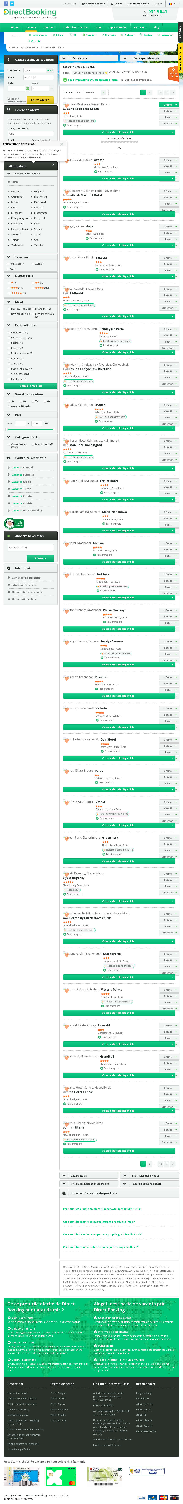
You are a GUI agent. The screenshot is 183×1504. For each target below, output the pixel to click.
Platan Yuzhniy (114, 610)
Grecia (21, 481)
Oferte (168, 104)
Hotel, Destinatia (18, 128)
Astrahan (15, 191)
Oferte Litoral (143, 1409)
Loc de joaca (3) (19, 379)
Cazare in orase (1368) (19, 446)
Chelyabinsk (17, 196)
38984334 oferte (17, 101)
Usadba (100, 405)
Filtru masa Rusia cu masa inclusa (90, 1183)
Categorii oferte (27, 437)
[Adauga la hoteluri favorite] (66, 105)
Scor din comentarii (29, 394)
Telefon (40, 140)
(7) (14, 282)
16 (160, 92)
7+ (36, 401)
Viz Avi (100, 802)
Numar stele (24, 276)
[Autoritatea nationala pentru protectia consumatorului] (147, 1474)
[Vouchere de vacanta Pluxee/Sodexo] (61, 1485)
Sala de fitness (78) (20, 374)
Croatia (22, 496)
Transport (22, 257)
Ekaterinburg (40, 196)
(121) (42, 282)
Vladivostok (17, 245)
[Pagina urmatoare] (172, 92)
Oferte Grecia (57, 1398)
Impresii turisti (117, 27)
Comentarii (167, 123)
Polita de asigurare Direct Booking (26, 1429)
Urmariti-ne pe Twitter (19, 1449)
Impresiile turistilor (146, 1431)
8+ (24, 401)
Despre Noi (69, 3)
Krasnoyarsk (40, 213)
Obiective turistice (75, 27)
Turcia (21, 489)
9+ (12, 401)
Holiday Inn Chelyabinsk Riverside (87, 369)
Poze (168, 117)
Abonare (40, 558)
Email (11, 140)
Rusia (15, 182)
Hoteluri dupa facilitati (146, 1184)
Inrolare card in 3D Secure (107, 1444)
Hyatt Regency (73, 878)
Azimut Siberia (73, 1127)
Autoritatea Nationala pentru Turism (112, 1439)
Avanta (99, 160)
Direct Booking (30, 12)
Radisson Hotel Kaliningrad (82, 445)
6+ (48, 401)
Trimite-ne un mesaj (18, 1409)
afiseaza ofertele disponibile (117, 132)
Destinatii (50, 27)
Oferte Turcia (57, 1404)
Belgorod (39, 191)
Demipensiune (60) (20, 314)
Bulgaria (23, 474)
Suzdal (37, 234)
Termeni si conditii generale (22, 1398)
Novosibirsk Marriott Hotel (82, 195)
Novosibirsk (17, 223)
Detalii (168, 110)
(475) (20, 288)
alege (50, 70)
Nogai (90, 226)
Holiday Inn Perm (111, 329)
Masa (19, 302)
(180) (46, 288)
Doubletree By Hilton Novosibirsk (87, 918)
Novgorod (39, 218)
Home (15, 27)
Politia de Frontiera (103, 1405)
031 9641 (157, 11)
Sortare (67, 92)
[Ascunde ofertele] (119, 149)
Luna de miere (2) (44, 444)
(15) (24, 293)
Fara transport (17, 263)
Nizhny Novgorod (20, 218)
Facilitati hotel (25, 325)
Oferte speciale (144, 1404)
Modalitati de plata (24, 599)
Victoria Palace (111, 990)
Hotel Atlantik (73, 293)
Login (118, 3)
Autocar (39, 263)
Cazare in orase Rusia (27, 173)
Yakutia (101, 258)
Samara (38, 229)
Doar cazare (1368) (21, 308)
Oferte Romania (59, 1409)
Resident (101, 677)
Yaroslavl (39, 245)
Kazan (14, 207)
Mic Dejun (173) (43, 308)
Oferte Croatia (58, 1415)
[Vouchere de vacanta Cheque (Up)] (22, 1485)
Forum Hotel (109, 481)
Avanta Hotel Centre (78, 1092)
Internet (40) (17, 358)
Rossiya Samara (111, 641)
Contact (16, 36)
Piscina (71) (17, 342)
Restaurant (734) (19, 332)
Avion (12, 269)
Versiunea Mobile (59, 1495)
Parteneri (140, 27)
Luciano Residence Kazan (81, 109)
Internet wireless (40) (21, 368)
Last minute (142, 1398)
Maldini (98, 543)
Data (11, 83)
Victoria (101, 708)
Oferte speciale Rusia (145, 58)
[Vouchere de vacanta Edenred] (105, 1486)
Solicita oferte (95, 3)
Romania (23, 467)
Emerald (104, 1025)
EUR (157, 3)
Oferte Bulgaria (58, 1393)
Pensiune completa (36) (45, 315)
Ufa (36, 239)
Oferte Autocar (144, 1426)
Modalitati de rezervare (27, 592)
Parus (99, 771)
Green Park (110, 838)
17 (166, 92)
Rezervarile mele (138, 3)
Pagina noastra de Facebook (23, 1443)
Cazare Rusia (79, 1175)
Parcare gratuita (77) (21, 337)
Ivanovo (15, 202)
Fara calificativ (20, 406)
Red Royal (103, 574)
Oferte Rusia (79, 58)
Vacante (31, 27)
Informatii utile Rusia (145, 1175)
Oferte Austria (58, 1420)
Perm (37, 223)
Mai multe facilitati (31, 385)
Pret (18, 415)
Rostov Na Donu (19, 229)
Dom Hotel (108, 739)
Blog (156, 27)
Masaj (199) (17, 348)
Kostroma (39, 207)
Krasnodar (16, 213)
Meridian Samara (114, 512)
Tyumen (15, 239)
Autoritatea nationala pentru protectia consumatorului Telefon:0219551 (108, 1397)
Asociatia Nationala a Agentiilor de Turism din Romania (111, 1412)
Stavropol (16, 234)
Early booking (143, 1393)
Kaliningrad (40, 202)
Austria (22, 503)
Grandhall (107, 1056)
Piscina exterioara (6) (21, 353)
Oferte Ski (141, 1415)
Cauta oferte (40, 100)
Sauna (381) (17, 363)
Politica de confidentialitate (22, 1404)
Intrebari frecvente (24, 585)
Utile (98, 27)
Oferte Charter (144, 1420)
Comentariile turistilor (26, 577)
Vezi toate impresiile (138, 80)
